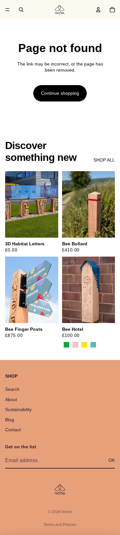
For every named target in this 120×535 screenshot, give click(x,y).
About (11, 399)
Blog (9, 419)
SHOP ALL (104, 159)
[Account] (98, 10)
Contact (13, 429)
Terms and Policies (60, 524)
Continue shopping (60, 93)
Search (12, 389)
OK (111, 460)
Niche (67, 512)
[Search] (21, 10)
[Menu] (7, 9)
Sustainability (18, 409)
